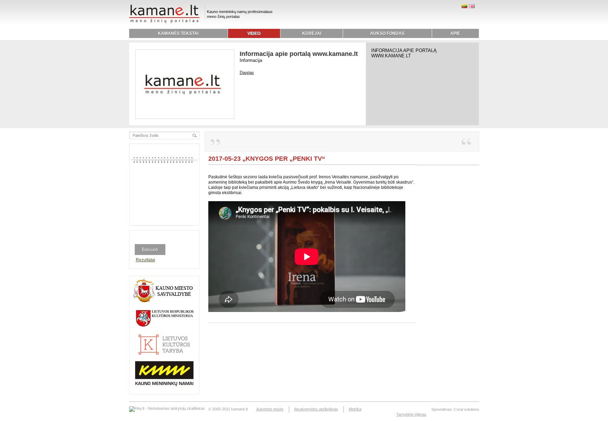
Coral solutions (466, 409)
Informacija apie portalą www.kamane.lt (299, 53)
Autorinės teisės (270, 409)
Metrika (355, 409)
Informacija (251, 60)
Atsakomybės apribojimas (316, 409)
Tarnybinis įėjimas (411, 414)
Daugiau (247, 72)
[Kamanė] (164, 22)
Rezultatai (145, 259)
